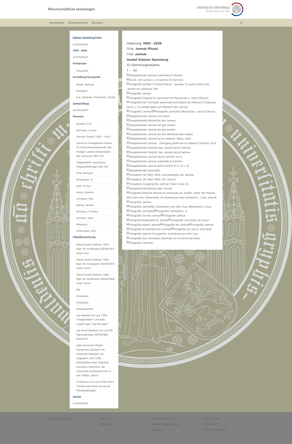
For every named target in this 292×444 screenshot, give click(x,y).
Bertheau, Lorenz (86, 130)
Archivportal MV (211, 418)
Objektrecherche (78, 22)
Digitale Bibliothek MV (162, 418)
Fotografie (82, 70)
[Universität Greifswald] (189, 9)
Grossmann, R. (84, 179)
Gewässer (82, 90)
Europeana (156, 429)
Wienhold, (82, 224)
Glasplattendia (84, 308)
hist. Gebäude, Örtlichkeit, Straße (95, 97)
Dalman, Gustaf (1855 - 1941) (93, 136)
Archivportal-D (210, 424)
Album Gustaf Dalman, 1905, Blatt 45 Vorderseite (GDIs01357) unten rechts (95, 264)
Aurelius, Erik (83, 123)
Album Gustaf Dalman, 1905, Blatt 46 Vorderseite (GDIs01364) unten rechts (95, 279)
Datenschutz (105, 418)
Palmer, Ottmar (85, 205)
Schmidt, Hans (84, 218)
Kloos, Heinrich (85, 192)
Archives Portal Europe (214, 429)
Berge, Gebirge (85, 84)
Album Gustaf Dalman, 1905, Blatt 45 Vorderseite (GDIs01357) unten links (95, 249)
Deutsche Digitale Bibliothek (165, 424)
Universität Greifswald (59, 418)
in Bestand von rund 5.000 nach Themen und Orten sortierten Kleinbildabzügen (94, 386)
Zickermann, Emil (86, 230)
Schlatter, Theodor (87, 211)
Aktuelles (97, 22)
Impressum (105, 424)
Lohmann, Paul (84, 198)
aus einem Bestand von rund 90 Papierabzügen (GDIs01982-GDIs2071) (94, 335)
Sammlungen (56, 22)
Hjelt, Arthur (83, 185)
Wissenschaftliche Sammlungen (71, 9)
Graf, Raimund (84, 173)
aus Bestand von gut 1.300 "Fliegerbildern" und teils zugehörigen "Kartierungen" (92, 319)
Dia (78, 289)
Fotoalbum (82, 296)
